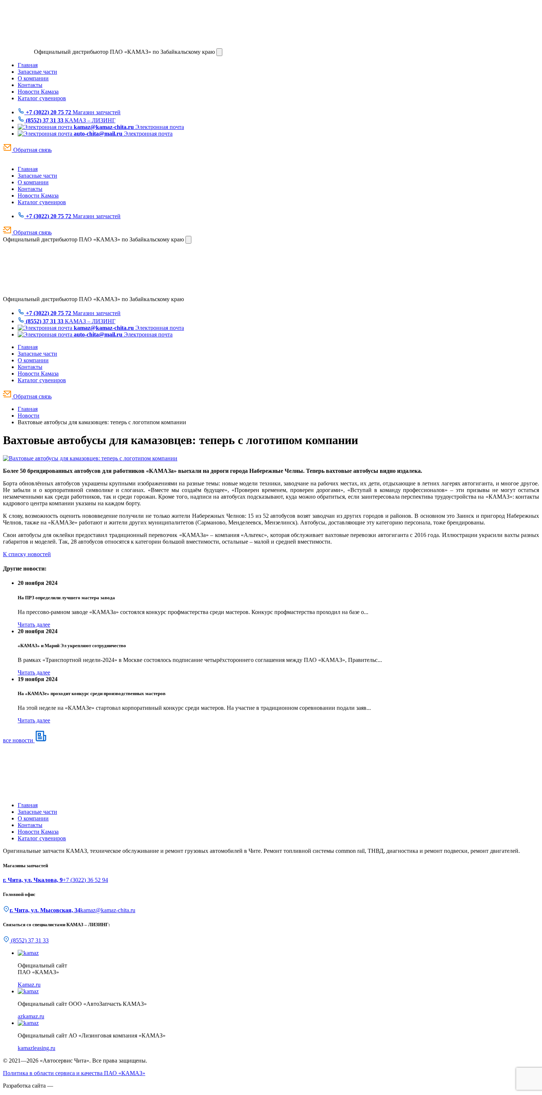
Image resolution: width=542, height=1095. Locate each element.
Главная (28, 65)
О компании (33, 78)
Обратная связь (32, 150)
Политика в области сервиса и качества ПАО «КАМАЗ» (74, 1073)
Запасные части (37, 72)
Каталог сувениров (42, 98)
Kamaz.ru (29, 984)
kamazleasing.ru (36, 1048)
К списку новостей (27, 554)
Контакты (30, 85)
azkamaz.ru (31, 1016)
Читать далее (34, 624)
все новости (19, 740)
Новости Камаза (38, 91)
